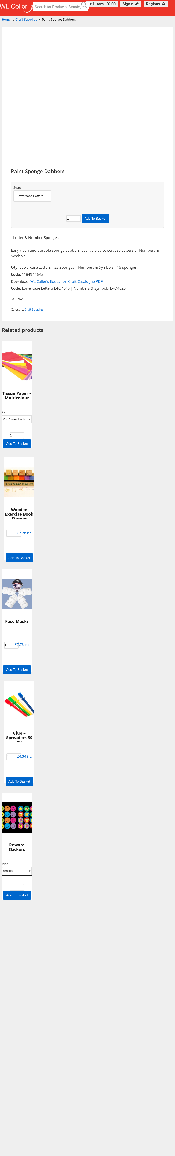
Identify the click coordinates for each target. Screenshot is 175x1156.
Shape (17, 187)
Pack (5, 412)
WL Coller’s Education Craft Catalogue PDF (66, 281)
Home (6, 19)
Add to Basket (95, 218)
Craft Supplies (26, 19)
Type (5, 864)
